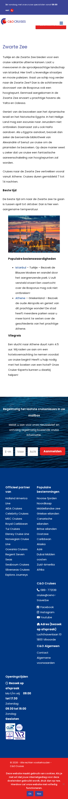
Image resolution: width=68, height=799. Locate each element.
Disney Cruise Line (17, 534)
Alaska (41, 544)
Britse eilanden (47, 529)
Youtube (46, 617)
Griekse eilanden (48, 513)
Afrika (40, 569)
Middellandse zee (48, 508)
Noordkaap (44, 503)
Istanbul (20, 267)
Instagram (47, 612)
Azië (39, 549)
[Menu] (61, 21)
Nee (39, 793)
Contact (42, 652)
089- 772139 (48, 590)
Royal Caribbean (16, 524)
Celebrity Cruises (16, 513)
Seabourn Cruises (17, 564)
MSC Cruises (13, 519)
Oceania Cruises (16, 549)
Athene (20, 298)
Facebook (47, 607)
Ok (30, 793)
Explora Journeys (16, 575)
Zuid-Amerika (46, 564)
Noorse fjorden (47, 498)
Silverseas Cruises (17, 569)
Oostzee (43, 534)
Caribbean (44, 539)
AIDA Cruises (13, 508)
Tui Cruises (12, 529)
